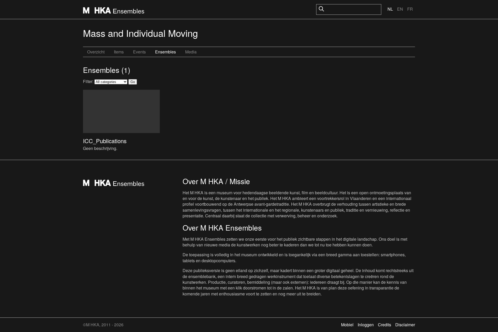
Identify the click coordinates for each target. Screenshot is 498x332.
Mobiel (347, 325)
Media (191, 52)
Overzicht (96, 52)
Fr (410, 9)
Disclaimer (405, 325)
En (400, 9)
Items (119, 52)
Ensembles (165, 52)
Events (139, 52)
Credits (384, 325)
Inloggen (366, 325)
